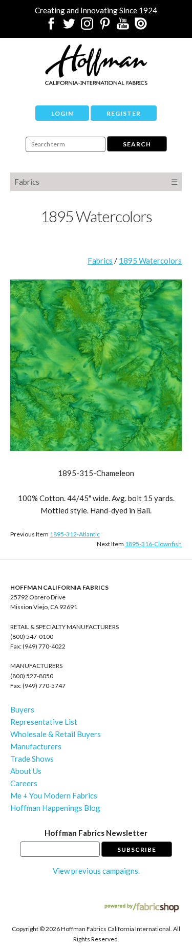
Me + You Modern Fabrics (53, 795)
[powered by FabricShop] (141, 908)
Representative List (43, 721)
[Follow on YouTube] (123, 26)
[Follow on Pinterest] (105, 26)
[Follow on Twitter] (69, 26)
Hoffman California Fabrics (96, 64)
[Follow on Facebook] (51, 26)
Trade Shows (32, 758)
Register (123, 113)
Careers (23, 783)
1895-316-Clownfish (153, 544)
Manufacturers (35, 746)
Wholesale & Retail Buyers (55, 734)
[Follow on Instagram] (87, 26)
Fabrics (26, 181)
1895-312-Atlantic (75, 534)
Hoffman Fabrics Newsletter (96, 832)
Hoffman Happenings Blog (55, 807)
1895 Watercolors (150, 260)
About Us (25, 770)
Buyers (22, 709)
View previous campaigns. (96, 870)
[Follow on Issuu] (141, 26)
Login (62, 113)
